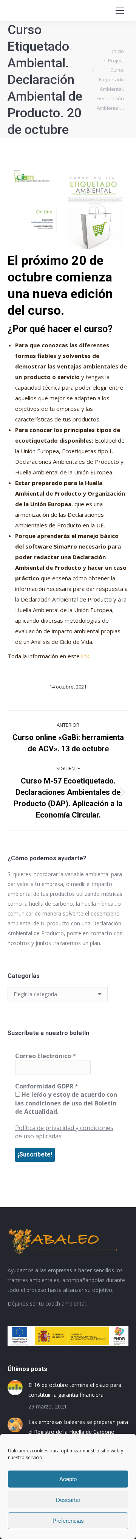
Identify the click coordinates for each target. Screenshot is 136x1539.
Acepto (68, 1479)
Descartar (68, 1500)
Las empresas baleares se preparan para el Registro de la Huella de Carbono (78, 1426)
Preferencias (68, 1520)
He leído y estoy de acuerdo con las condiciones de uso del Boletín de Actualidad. (66, 1103)
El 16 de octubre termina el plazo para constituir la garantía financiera (74, 1389)
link (85, 656)
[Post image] (15, 1387)
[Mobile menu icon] (119, 10)
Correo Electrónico (45, 1056)
